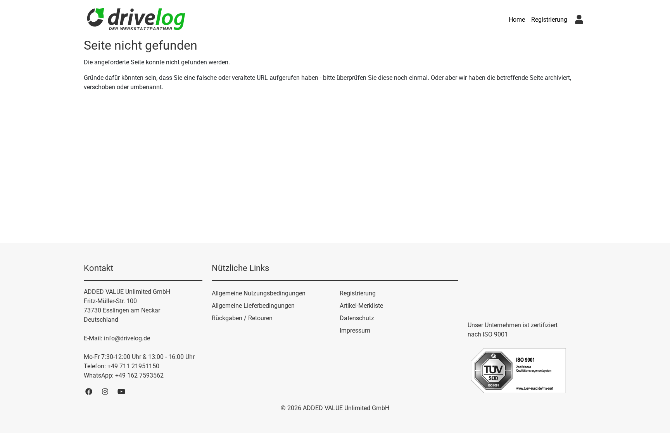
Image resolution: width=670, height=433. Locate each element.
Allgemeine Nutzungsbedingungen (259, 293)
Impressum (355, 330)
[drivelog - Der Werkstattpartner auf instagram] (105, 391)
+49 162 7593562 (139, 375)
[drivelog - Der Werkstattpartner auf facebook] (89, 391)
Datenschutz (357, 318)
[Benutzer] (579, 19)
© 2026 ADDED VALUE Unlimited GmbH (335, 408)
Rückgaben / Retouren (242, 318)
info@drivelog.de (127, 338)
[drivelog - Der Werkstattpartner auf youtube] (121, 391)
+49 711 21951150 (133, 366)
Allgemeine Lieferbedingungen (253, 305)
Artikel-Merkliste (361, 305)
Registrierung (549, 19)
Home (517, 19)
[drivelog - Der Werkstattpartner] (136, 19)
